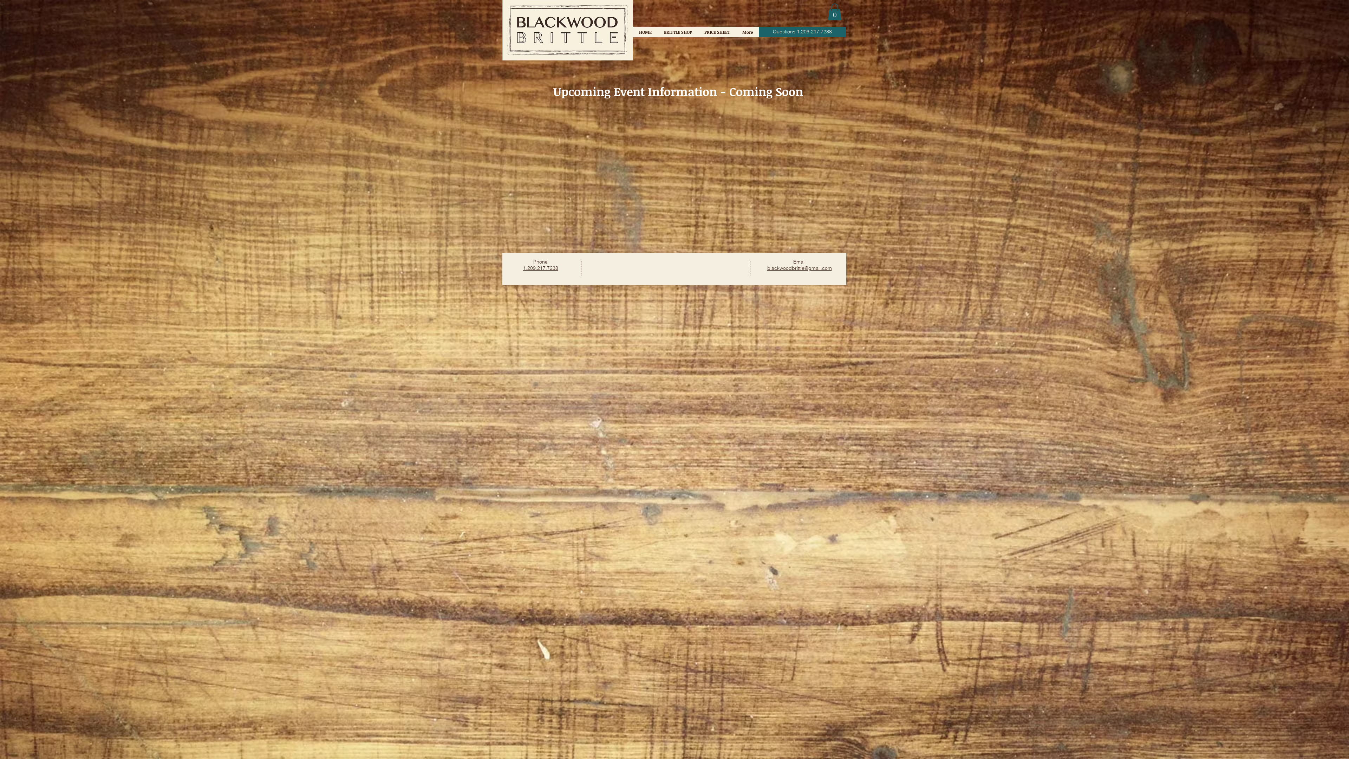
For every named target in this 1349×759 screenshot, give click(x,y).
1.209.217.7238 (540, 268)
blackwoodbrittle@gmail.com (799, 268)
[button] (835, 12)
